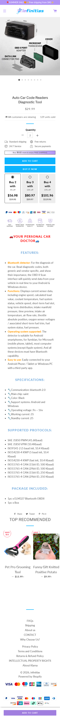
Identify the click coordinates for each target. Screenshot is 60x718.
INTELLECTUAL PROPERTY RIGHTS (30, 660)
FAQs (30, 620)
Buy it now (30, 169)
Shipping (30, 625)
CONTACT (30, 634)
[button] (6, 551)
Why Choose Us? (30, 639)
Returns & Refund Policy (30, 656)
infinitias (35, 672)
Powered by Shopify (30, 676)
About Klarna (30, 665)
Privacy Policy (30, 646)
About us (30, 630)
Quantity (31, 129)
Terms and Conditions (30, 651)
